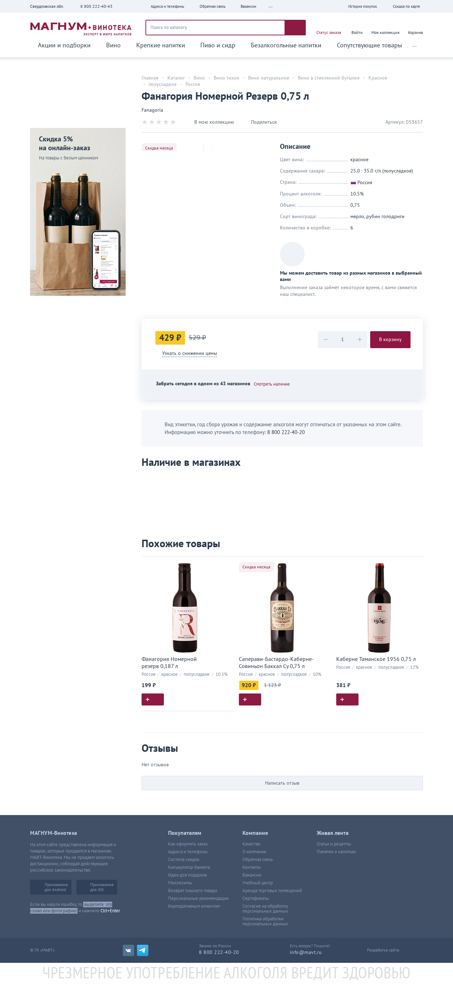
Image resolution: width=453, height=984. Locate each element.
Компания (255, 833)
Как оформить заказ (188, 844)
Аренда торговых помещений (272, 891)
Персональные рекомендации (198, 898)
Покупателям (184, 833)
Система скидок (183, 859)
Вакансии (251, 875)
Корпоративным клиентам (194, 906)
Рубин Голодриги (385, 216)
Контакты (251, 867)
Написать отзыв (282, 783)
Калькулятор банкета (189, 867)
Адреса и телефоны (188, 852)
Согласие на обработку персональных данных (265, 908)
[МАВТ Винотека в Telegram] (142, 950)
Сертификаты (255, 898)
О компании (254, 852)
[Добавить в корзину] (153, 699)
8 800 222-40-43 (96, 6)
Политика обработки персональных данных (265, 921)
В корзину (390, 339)
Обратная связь (257, 859)
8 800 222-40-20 (286, 432)
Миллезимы (180, 883)
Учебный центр (257, 883)
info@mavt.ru (306, 952)
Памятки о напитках (336, 852)
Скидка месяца (159, 148)
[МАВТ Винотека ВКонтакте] (128, 950)
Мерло (357, 216)
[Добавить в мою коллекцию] (224, 565)
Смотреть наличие (272, 384)
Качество (251, 844)
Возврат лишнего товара (192, 891)
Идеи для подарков (187, 875)
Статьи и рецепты (334, 844)
